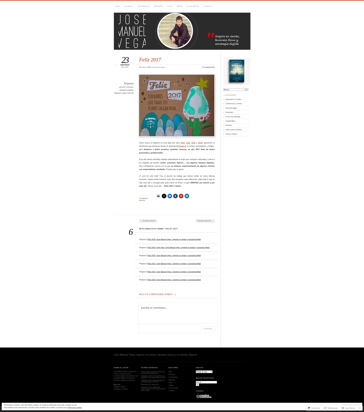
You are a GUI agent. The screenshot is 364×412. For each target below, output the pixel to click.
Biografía (158, 6)
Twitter (123, 386)
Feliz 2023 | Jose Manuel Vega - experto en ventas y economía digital (174, 280)
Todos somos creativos (234, 129)
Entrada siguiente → (205, 221)
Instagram (117, 389)
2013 (193, 143)
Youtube (116, 386)
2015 (183, 143)
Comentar (207, 328)
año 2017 (122, 87)
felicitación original (120, 93)
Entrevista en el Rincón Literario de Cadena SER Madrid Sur (153, 372)
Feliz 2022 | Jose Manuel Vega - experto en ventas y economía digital (174, 272)
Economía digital (231, 108)
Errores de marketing (233, 117)
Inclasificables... (159, 67)
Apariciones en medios (233, 99)
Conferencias (143, 6)
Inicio (117, 6)
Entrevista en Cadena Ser (150, 384)
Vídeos (179, 6)
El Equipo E (181, 146)
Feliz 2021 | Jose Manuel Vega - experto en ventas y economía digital (174, 264)
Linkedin (125, 389)
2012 (200, 143)
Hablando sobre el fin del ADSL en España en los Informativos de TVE (153, 376)
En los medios (193, 6)
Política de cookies (74, 408)
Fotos (169, 6)
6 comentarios (209, 67)
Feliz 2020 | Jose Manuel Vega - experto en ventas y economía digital (174, 256)
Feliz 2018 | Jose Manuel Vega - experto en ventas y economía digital (174, 239)
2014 (188, 143)
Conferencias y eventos (234, 103)
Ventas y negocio (231, 134)
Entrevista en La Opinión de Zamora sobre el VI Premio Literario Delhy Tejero (153, 388)
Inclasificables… (231, 121)
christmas (129, 87)
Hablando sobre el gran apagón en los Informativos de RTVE (153, 381)
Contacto (207, 6)
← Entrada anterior (148, 221)
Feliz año (130, 93)
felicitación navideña (126, 90)
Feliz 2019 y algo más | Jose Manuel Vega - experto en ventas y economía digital (178, 248)
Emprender (229, 112)
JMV (149, 67)
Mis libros (128, 6)
